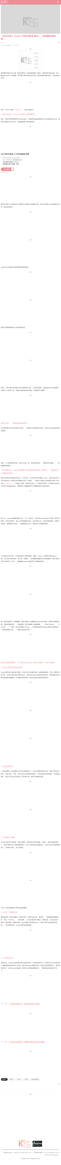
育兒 (2, 42)
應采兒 (12, 1079)
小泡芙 (26, 1079)
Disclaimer (47, 1155)
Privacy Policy (54, 1155)
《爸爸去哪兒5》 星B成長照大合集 (24, 1004)
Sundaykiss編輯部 (6, 45)
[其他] (59, 43)
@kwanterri (8, 483)
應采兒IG (18, 110)
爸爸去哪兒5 (35, 1079)
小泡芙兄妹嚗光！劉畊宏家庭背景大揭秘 (27, 1042)
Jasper (19, 1079)
